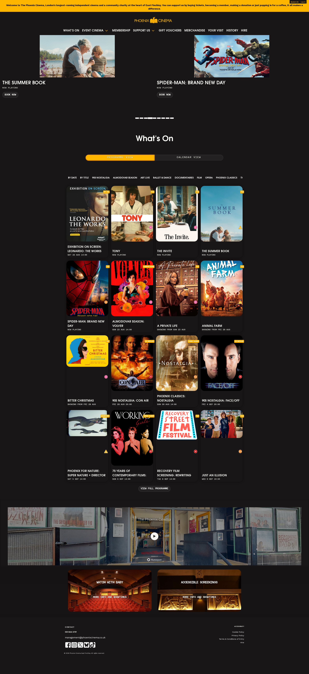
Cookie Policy (238, 632)
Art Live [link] (145, 178)
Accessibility (239, 626)
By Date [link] (72, 178)
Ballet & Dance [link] (162, 178)
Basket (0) (294, 2)
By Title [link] (84, 178)
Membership (121, 30)
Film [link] (199, 178)
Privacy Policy (238, 635)
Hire (244, 30)
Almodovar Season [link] (125, 178)
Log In (303, 2)
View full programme (154, 489)
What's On (71, 30)
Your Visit (215, 30)
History (232, 30)
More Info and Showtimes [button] (109, 597)
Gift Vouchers (170, 30)
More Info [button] (77, 68)
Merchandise (194, 30)
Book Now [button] (10, 95)
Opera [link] (209, 178)
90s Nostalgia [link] (101, 178)
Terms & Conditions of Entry (231, 639)
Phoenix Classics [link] (226, 178)
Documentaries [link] (184, 178)
